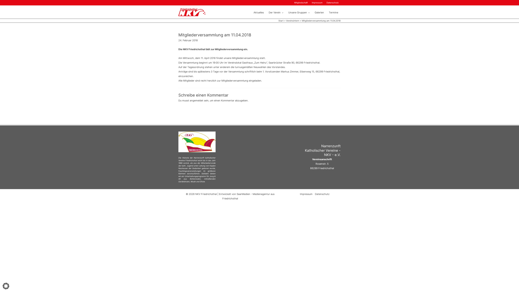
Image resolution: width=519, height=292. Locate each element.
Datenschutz (333, 2)
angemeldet (196, 100)
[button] (282, 13)
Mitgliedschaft (301, 2)
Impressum (317, 2)
